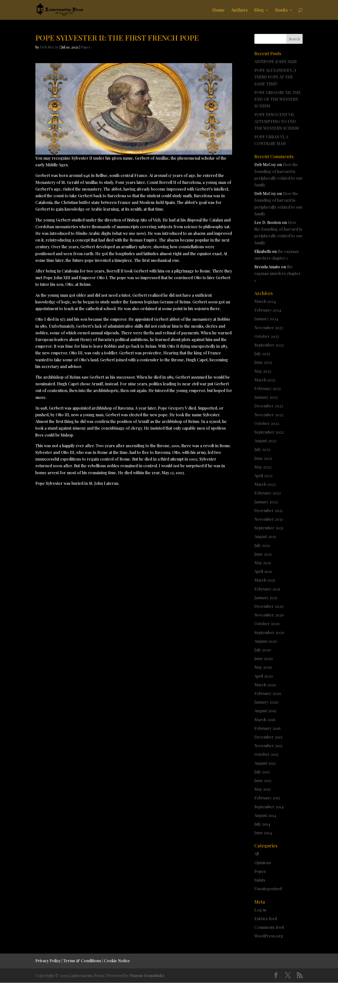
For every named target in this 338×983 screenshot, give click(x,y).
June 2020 (263, 658)
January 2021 (265, 597)
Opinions (262, 862)
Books (281, 10)
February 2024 (267, 310)
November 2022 (268, 414)
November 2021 (268, 519)
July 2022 (262, 449)
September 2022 (269, 432)
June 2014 (263, 832)
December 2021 (268, 510)
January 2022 (266, 501)
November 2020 (269, 614)
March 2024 (265, 301)
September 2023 (269, 344)
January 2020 (266, 702)
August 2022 (265, 440)
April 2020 (263, 676)
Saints (259, 880)
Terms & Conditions (82, 960)
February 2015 (267, 797)
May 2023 (262, 371)
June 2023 (263, 362)
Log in (260, 909)
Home (218, 10)
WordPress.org (268, 935)
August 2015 (264, 763)
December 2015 (268, 736)
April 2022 (263, 475)
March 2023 (264, 379)
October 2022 (266, 423)
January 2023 (266, 397)
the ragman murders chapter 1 (277, 273)
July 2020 (262, 649)
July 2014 (262, 824)
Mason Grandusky (147, 975)
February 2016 (267, 728)
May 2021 (262, 562)
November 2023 (268, 327)
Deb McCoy (49, 47)
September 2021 (268, 527)
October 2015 (266, 754)
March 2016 (264, 719)
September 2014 (269, 806)
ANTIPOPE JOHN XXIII (275, 61)
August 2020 (265, 641)
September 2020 (269, 632)
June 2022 (263, 458)
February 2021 (267, 588)
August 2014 (265, 815)
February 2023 (267, 388)
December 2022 (268, 405)
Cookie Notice (117, 960)
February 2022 (267, 492)
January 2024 (266, 318)
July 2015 (261, 771)
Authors (239, 10)
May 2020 (263, 667)
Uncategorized (268, 888)
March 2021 (264, 580)
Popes (85, 47)
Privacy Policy (48, 960)
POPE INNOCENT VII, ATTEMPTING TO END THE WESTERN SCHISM (276, 121)
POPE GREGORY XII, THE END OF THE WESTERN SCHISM (277, 99)
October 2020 (267, 623)
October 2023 (266, 336)
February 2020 (267, 693)
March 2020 (265, 684)
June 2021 (263, 554)
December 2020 (269, 606)
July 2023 (262, 353)
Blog (259, 10)
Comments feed (269, 927)
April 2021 (263, 571)
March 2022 (265, 484)
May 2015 (262, 789)
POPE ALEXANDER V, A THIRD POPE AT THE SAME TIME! (275, 77)
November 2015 (268, 745)
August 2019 (265, 710)
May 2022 (262, 466)
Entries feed (265, 918)
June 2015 (262, 780)
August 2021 (265, 536)
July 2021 (262, 545)
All (256, 853)
